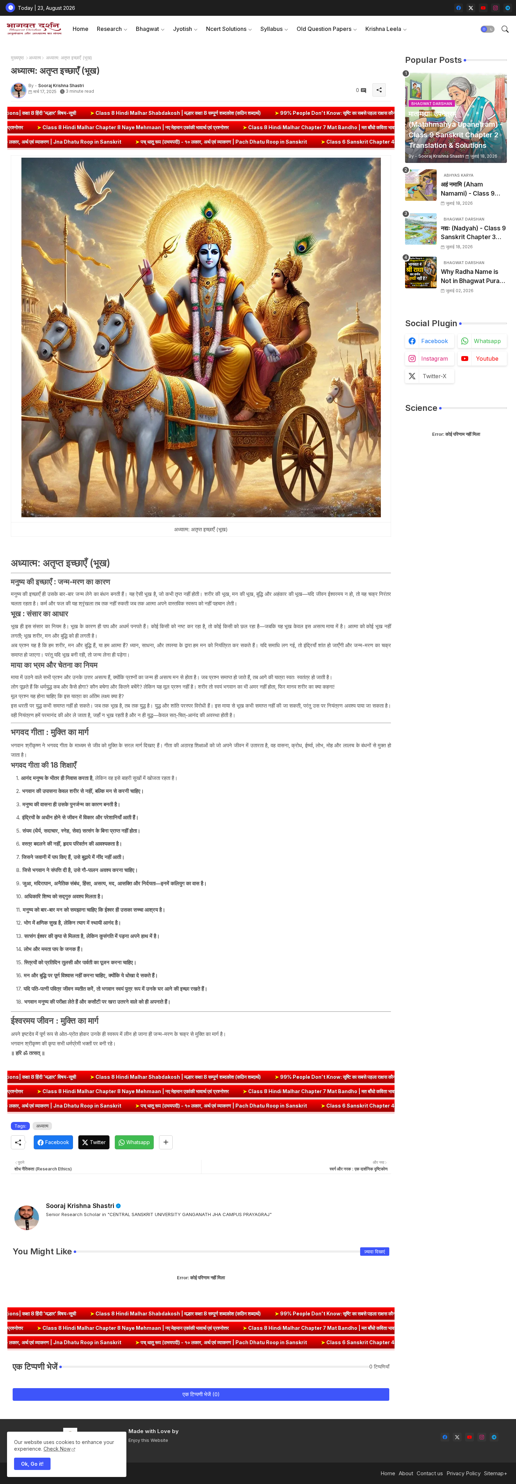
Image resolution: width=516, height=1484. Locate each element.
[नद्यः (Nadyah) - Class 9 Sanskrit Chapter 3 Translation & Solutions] (421, 229)
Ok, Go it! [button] (32, 1464)
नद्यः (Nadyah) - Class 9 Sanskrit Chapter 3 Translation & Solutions (473, 233)
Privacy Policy (463, 1473)
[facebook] (458, 8)
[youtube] (483, 8)
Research (109, 28)
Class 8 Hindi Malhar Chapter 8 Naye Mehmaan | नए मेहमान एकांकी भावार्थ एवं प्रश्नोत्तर (273, 127)
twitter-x (434, 376)
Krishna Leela (383, 28)
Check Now (57, 1449)
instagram (434, 358)
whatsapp (487, 340)
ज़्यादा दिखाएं (374, 1251)
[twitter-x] (471, 8)
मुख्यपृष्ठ (17, 57)
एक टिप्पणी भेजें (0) (201, 1394)
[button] (488, 29)
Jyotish (182, 28)
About (406, 1473)
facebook (434, 340)
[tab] (80, 29)
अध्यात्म (35, 57)
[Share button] (166, 1142)
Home (80, 28)
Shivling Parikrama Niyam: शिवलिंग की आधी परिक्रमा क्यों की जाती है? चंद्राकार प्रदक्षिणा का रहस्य (388, 113)
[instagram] (495, 8)
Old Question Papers (324, 28)
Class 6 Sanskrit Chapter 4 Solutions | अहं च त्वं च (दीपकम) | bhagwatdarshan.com (275, 142)
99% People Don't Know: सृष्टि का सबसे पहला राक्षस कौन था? (212, 113)
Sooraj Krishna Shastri (80, 1205)
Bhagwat (147, 28)
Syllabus (271, 28)
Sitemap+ (495, 1473)
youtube (487, 358)
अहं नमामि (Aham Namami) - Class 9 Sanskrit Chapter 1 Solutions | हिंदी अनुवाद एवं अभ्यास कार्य (473, 189)
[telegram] (507, 8)
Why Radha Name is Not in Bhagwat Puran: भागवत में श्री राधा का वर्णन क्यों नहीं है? (474, 276)
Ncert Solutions (226, 28)
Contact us (430, 1473)
